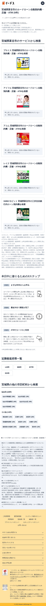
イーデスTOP (7, 438)
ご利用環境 (6, 516)
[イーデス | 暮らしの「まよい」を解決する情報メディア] (8, 4)
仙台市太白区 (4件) (26, 401)
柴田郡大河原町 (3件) (9, 427)
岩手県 (31, 367)
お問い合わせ (22, 525)
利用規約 (11, 519)
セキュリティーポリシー (31, 522)
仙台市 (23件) (7, 392)
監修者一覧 (21, 519)
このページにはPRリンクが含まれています (17, 18)
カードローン (16, 438)
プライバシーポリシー (12, 522)
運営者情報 (17, 516)
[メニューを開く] (42, 3)
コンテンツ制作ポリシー (33, 516)
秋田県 (7, 373)
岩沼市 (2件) (30, 417)
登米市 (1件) (36, 427)
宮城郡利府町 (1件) (9, 422)
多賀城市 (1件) (24, 427)
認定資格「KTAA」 (26, 596)
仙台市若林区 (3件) (9, 406)
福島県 (19, 367)
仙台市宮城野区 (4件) (9, 401)
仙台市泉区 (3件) (23, 396)
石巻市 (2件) (19, 417)
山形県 (7, 367)
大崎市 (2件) (33, 422)
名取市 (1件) (22, 422)
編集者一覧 (32, 519)
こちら (14, 483)
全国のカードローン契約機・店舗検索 (33, 438)
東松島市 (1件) (7, 417)
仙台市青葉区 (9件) (9, 396)
